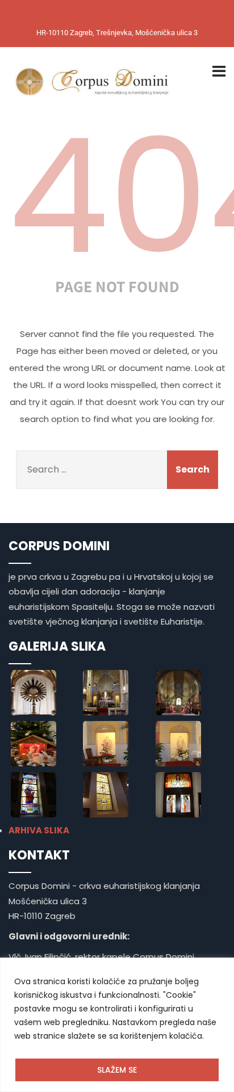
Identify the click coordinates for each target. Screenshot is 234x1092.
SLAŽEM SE (117, 1070)
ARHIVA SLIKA (39, 830)
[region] (117, 1025)
